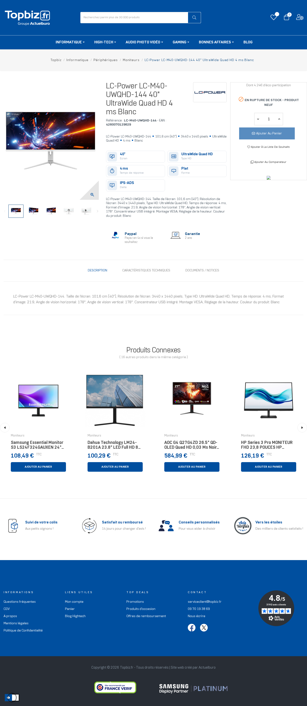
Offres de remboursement (146, 616)
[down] (279, 119)
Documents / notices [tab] (202, 270)
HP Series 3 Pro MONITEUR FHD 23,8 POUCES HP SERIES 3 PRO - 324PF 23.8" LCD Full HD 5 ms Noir (268, 446)
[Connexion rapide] (299, 18)
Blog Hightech (75, 616)
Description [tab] (97, 270)
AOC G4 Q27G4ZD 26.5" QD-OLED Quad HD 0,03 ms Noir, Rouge (191, 446)
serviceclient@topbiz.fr (205, 601)
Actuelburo (207, 667)
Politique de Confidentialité (23, 630)
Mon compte (74, 601)
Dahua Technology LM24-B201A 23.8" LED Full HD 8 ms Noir (113, 446)
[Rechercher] (194, 17)
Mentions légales (16, 623)
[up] (258, 119)
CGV (7, 609)
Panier (70, 609)
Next (97, 211)
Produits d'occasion (140, 609)
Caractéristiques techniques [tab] (146, 270)
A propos (10, 616)
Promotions (135, 601)
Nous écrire (196, 616)
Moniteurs (17, 435)
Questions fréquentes (20, 601)
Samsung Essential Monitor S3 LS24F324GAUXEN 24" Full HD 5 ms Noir (37, 446)
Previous (4, 211)
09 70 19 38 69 (199, 609)
